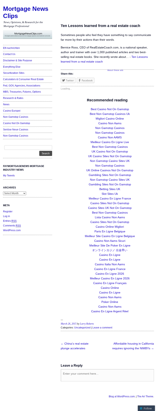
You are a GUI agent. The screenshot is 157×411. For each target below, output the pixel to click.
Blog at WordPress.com (122, 396)
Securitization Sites (13, 73)
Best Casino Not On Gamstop (110, 109)
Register (7, 211)
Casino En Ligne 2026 (109, 273)
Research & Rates (13, 98)
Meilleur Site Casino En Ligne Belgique (110, 236)
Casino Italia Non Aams (110, 264)
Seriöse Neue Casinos (15, 129)
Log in (6, 216)
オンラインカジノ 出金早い (109, 250)
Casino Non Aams (109, 123)
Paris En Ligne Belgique (109, 231)
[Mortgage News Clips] (27, 34)
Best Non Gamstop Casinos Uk (110, 113)
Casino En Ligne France (110, 269)
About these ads (115, 70)
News (6, 104)
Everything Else (11, 66)
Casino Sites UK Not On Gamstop (110, 207)
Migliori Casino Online (110, 118)
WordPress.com (12, 230)
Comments (12, 225)
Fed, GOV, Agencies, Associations (21, 85)
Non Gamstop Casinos (15, 116)
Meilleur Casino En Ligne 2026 (110, 278)
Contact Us (9, 54)
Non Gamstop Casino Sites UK (110, 160)
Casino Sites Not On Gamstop (109, 203)
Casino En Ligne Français (110, 283)
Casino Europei (11, 110)
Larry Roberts (87, 323)
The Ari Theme (145, 396)
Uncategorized (82, 327)
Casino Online (110, 287)
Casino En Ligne (109, 254)
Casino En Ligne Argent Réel (109, 311)
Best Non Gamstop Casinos (110, 146)
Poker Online (109, 301)
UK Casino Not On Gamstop (110, 151)
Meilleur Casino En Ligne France (110, 198)
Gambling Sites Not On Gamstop (110, 175)
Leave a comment (102, 327)
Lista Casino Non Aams (110, 217)
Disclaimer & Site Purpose (17, 60)
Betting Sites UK (109, 189)
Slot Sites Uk (110, 193)
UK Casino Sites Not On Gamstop (110, 156)
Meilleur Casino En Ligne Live (110, 142)
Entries (10, 220)
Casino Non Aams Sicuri (109, 240)
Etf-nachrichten (11, 48)
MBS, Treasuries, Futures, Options (22, 91)
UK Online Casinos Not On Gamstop (109, 170)
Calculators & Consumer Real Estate (23, 79)
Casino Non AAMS (110, 137)
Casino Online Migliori (110, 226)
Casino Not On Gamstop (16, 123)
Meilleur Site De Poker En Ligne (109, 245)
